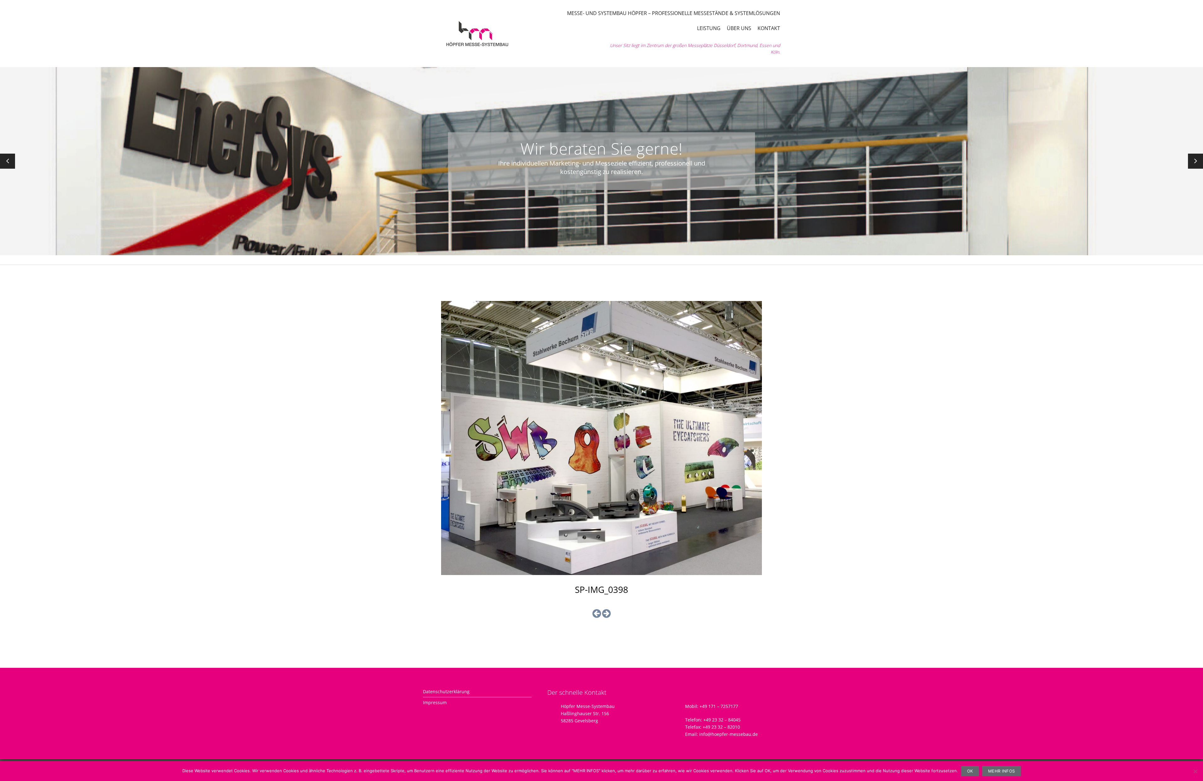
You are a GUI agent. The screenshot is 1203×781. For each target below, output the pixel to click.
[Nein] (1195, 771)
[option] (601, 161)
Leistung (709, 28)
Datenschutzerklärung (446, 691)
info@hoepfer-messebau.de (728, 734)
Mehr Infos (1001, 770)
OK (970, 770)
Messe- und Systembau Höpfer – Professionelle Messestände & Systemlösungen (673, 13)
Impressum (435, 702)
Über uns (739, 28)
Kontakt (769, 28)
